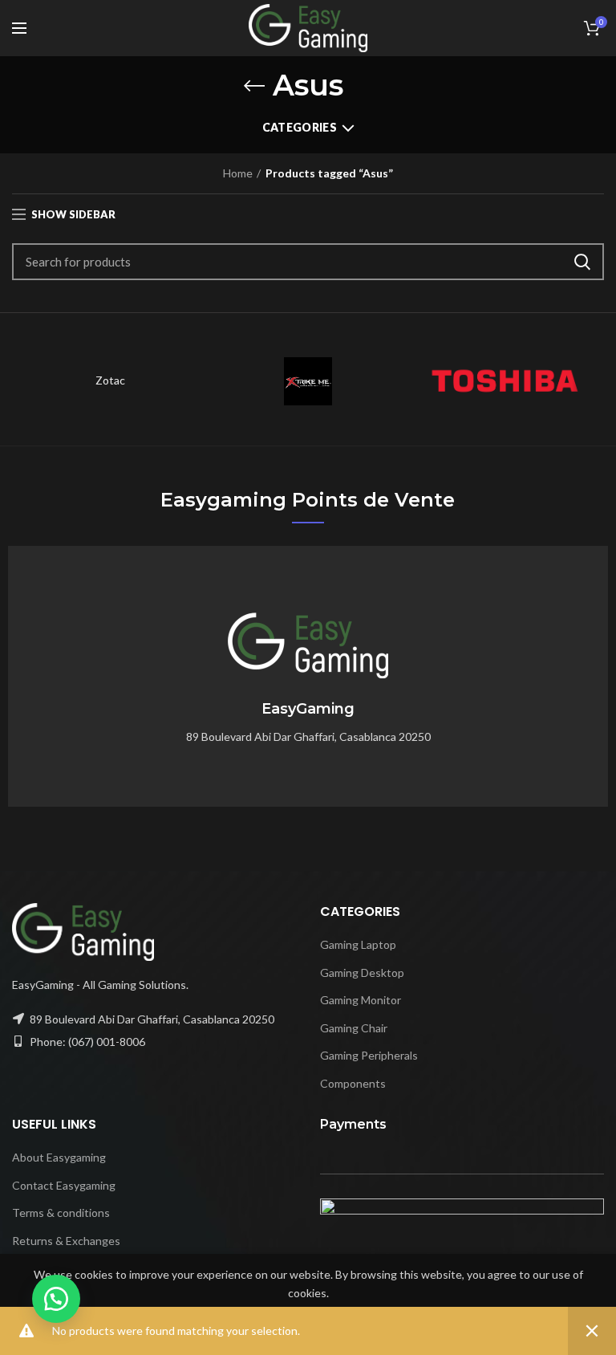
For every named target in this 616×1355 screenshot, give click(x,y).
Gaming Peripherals (369, 1055)
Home (238, 173)
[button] (56, 1299)
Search (582, 261)
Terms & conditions (61, 1212)
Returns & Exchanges (66, 1240)
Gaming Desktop (362, 972)
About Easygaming (59, 1157)
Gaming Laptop (358, 944)
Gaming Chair (353, 1028)
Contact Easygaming (64, 1185)
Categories (299, 127)
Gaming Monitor (360, 1000)
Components (353, 1083)
